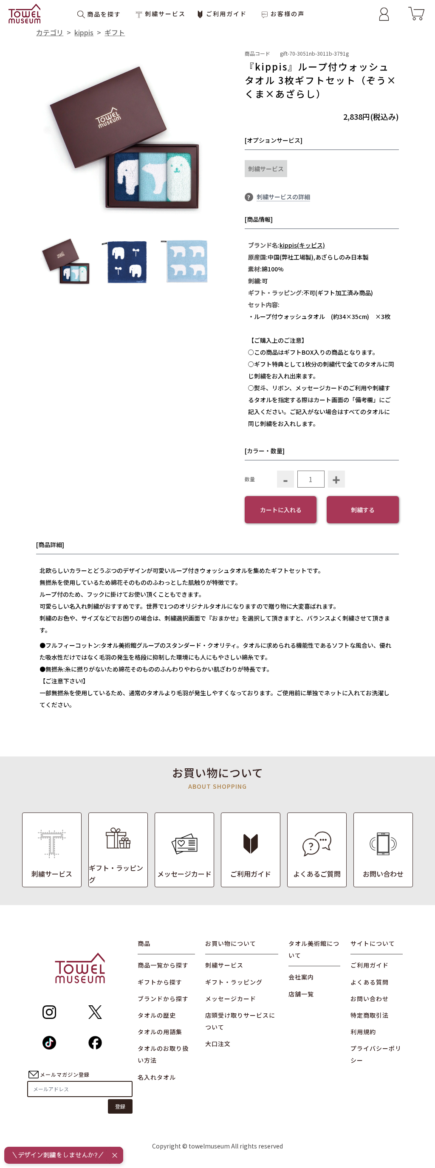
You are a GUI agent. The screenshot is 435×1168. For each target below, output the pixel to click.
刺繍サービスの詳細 (283, 196)
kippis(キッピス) (302, 245)
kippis (83, 32)
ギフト (115, 32)
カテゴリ (49, 32)
